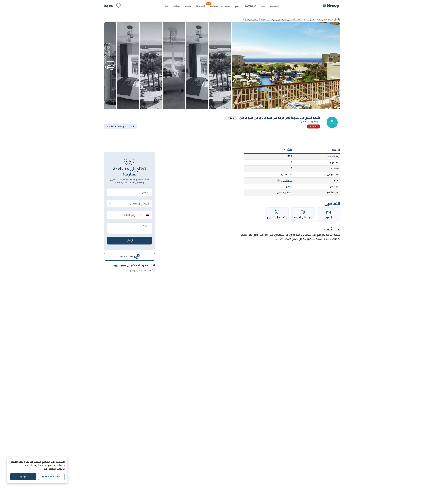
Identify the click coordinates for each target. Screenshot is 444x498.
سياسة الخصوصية (51, 476)
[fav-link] (119, 6)
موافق (23, 476)
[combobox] (133, 204)
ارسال (129, 240)
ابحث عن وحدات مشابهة (120, 126)
